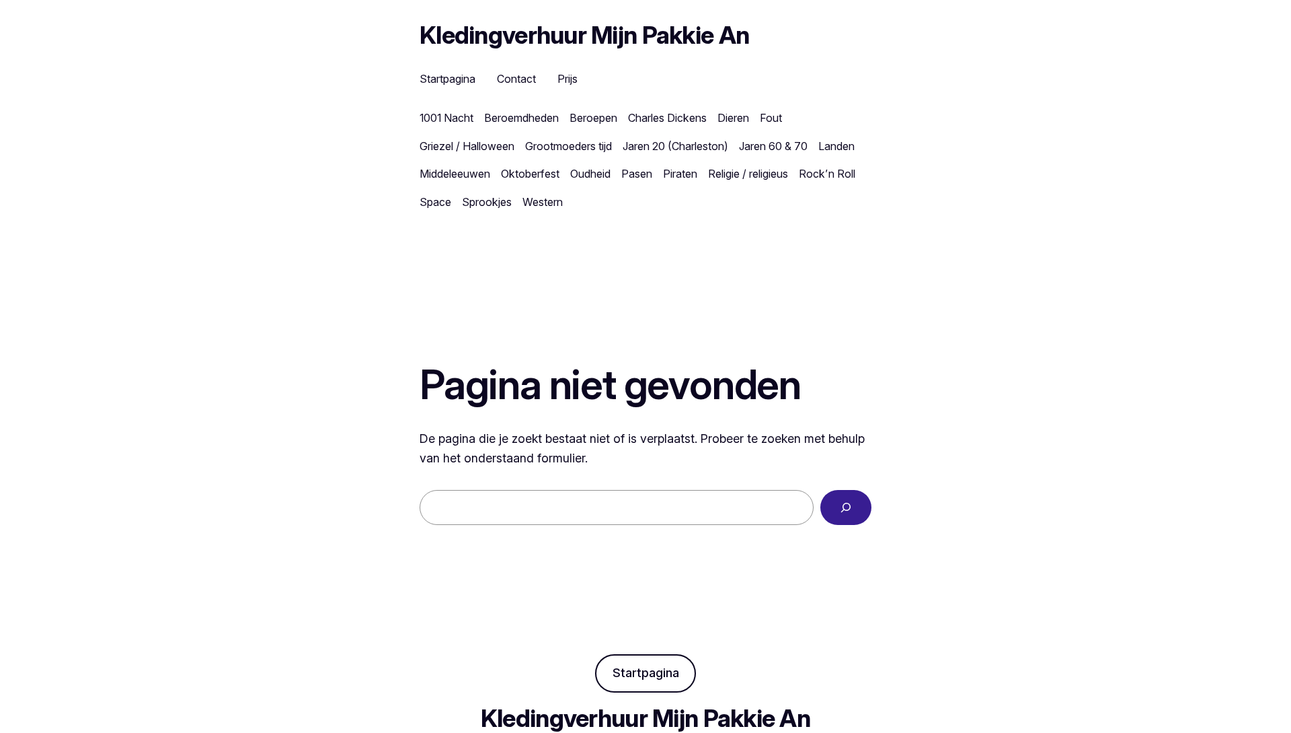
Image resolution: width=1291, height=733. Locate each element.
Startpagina (646, 673)
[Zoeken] (845, 507)
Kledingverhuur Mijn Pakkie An (584, 35)
